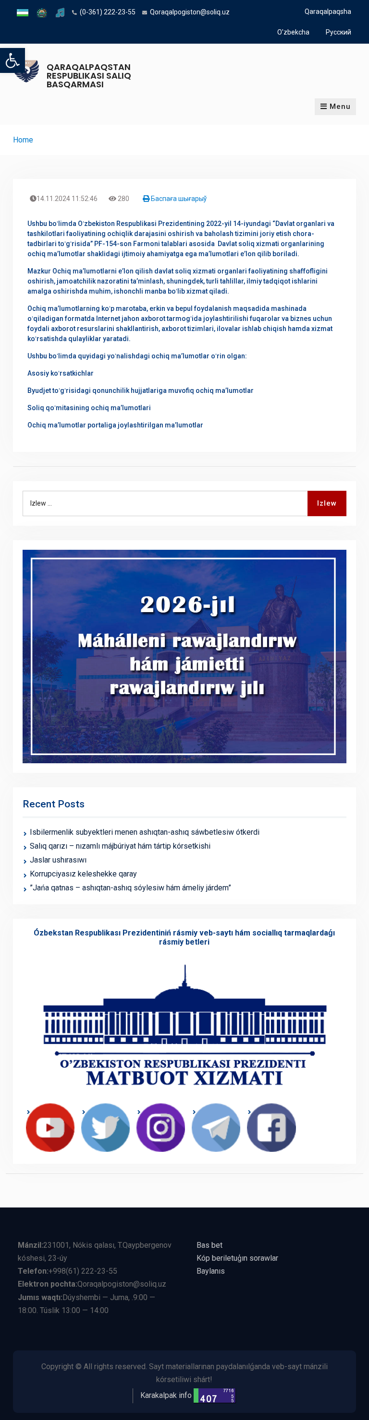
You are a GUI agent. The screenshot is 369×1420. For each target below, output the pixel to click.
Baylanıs (211, 1271)
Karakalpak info (166, 1395)
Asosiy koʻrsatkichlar (60, 373)
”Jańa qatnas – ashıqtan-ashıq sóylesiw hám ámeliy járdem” (130, 887)
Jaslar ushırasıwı (58, 859)
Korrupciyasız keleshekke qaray (83, 873)
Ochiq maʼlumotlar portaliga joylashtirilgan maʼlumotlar (115, 425)
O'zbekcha (293, 32)
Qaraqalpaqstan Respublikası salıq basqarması (89, 75)
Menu (340, 106)
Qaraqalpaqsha (328, 11)
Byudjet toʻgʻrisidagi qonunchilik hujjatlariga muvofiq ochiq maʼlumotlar (140, 390)
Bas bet (209, 1245)
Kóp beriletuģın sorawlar (237, 1258)
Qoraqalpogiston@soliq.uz (190, 12)
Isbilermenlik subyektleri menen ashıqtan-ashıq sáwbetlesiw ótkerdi (144, 832)
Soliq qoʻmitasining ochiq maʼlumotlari (89, 408)
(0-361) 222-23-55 (107, 12)
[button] (12, 60)
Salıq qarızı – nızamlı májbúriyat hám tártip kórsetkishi (120, 846)
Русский (338, 32)
